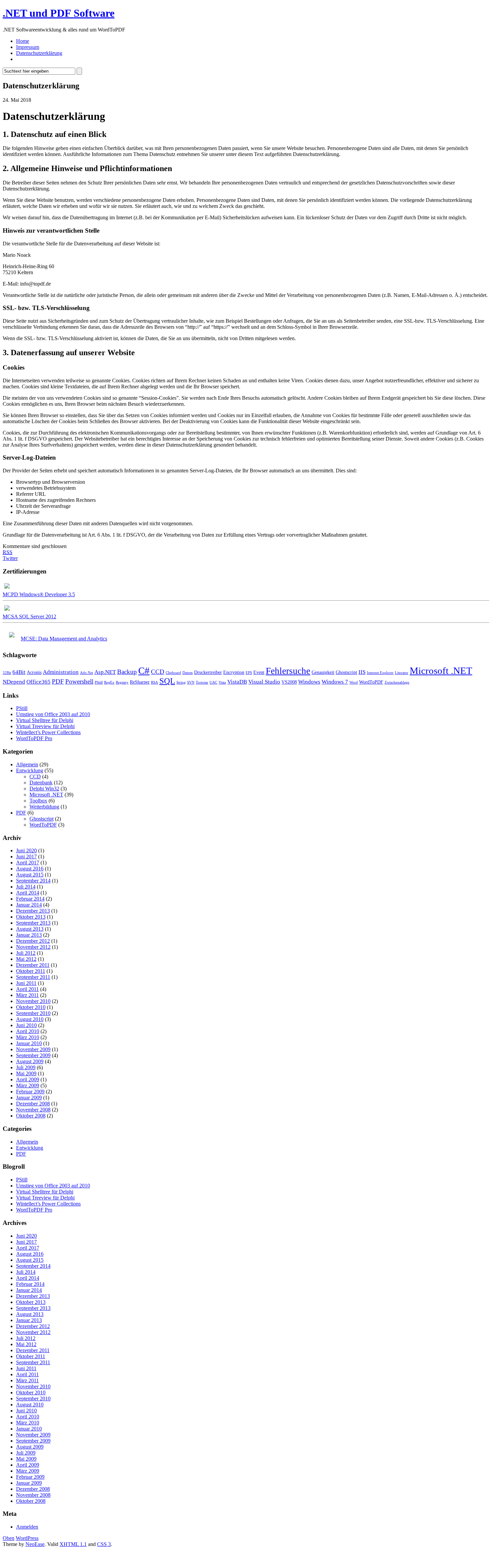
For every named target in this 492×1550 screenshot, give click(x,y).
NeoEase (35, 1544)
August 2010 (30, 1019)
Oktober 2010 (31, 1007)
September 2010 (33, 1013)
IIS (361, 672)
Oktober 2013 (31, 917)
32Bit (7, 673)
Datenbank (41, 782)
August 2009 (30, 1061)
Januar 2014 (29, 905)
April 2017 (27, 862)
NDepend (14, 682)
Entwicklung (29, 770)
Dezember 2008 (33, 1103)
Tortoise (202, 682)
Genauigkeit (323, 672)
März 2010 (27, 1037)
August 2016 (30, 868)
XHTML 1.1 (73, 1544)
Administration (61, 672)
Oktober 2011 (30, 971)
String (181, 682)
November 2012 (33, 947)
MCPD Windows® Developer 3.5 (39, 594)
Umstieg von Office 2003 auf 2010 (53, 714)
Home (22, 41)
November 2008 (33, 1109)
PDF (58, 681)
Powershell (79, 681)
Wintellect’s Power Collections (48, 732)
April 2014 (27, 893)
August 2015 (30, 874)
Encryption (233, 672)
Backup (127, 671)
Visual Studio (264, 682)
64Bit (18, 672)
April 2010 (27, 1031)
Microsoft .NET (441, 670)
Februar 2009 (30, 1091)
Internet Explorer (380, 673)
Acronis (34, 672)
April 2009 (27, 1079)
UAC (213, 682)
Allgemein (27, 764)
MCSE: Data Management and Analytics (64, 638)
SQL (167, 680)
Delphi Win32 (44, 788)
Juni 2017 (26, 856)
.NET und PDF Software (58, 13)
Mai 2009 (26, 1073)
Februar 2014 (30, 899)
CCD (157, 671)
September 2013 (33, 923)
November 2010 (33, 1001)
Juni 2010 (26, 1025)
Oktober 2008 (31, 1115)
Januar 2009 (29, 1097)
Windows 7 (335, 682)
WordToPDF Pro (34, 738)
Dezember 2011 (33, 965)
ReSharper (140, 682)
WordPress (27, 1538)
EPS (249, 673)
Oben (8, 1538)
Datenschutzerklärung (39, 53)
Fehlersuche (288, 671)
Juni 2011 (26, 983)
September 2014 (33, 880)
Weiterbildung (44, 806)
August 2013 (30, 929)
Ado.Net (86, 673)
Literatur (401, 673)
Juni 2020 (26, 850)
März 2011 (27, 995)
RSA (154, 682)
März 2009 (27, 1085)
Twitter (10, 558)
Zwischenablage (397, 682)
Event (258, 672)
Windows (309, 682)
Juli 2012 (25, 953)
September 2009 (33, 1055)
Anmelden (27, 1527)
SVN (190, 682)
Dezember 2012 (33, 941)
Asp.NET (105, 672)
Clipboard (173, 673)
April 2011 (27, 989)
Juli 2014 (25, 886)
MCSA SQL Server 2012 (29, 616)
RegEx (109, 682)
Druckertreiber (208, 672)
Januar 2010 (29, 1043)
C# (144, 670)
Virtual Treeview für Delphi (45, 726)
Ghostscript (346, 672)
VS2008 (289, 682)
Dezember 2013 (33, 911)
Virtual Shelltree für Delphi (44, 720)
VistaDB (237, 682)
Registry (122, 682)
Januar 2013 (29, 935)
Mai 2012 (26, 959)
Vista (222, 682)
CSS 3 (104, 1544)
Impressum (27, 47)
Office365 (38, 682)
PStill (99, 682)
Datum (187, 673)
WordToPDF (371, 682)
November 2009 (33, 1049)
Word (353, 682)
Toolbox (38, 800)
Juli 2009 (25, 1067)
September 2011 (33, 977)
